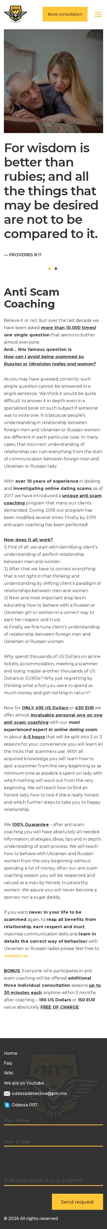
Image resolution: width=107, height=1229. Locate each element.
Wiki (8, 1073)
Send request (77, 1202)
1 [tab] (49, 268)
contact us (16, 955)
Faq (8, 1063)
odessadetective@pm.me (39, 1093)
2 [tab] (56, 268)
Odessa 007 (24, 1104)
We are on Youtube (24, 1083)
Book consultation (65, 14)
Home (10, 1053)
